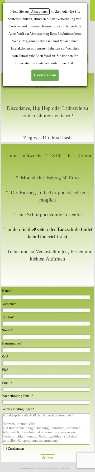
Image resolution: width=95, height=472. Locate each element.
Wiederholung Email (18, 396)
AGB (70, 63)
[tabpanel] (47, 107)
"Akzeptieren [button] (39, 11)
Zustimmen (16, 448)
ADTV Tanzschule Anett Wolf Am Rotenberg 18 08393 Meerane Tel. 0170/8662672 (45, 468)
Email (7, 383)
